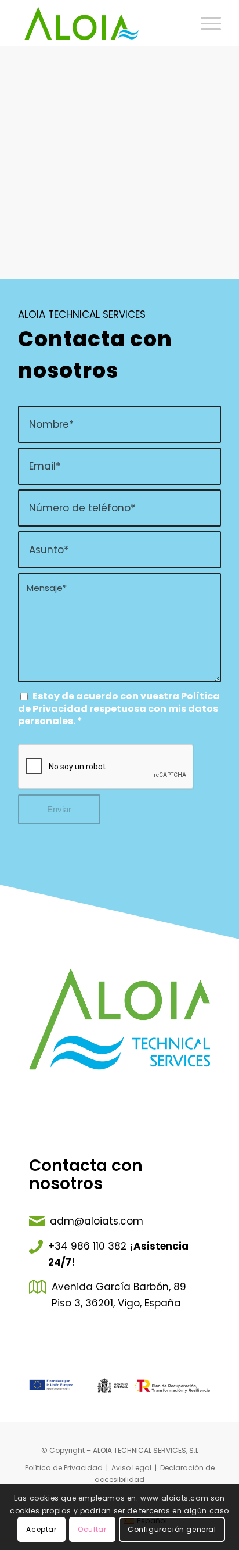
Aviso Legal (131, 1468)
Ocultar (92, 1529)
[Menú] (205, 23)
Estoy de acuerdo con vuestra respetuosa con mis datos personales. (119, 708)
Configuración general (172, 1529)
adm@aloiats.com (96, 1221)
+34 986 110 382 (87, 1246)
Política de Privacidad (64, 1468)
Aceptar (41, 1529)
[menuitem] (205, 23)
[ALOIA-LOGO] (99, 23)
